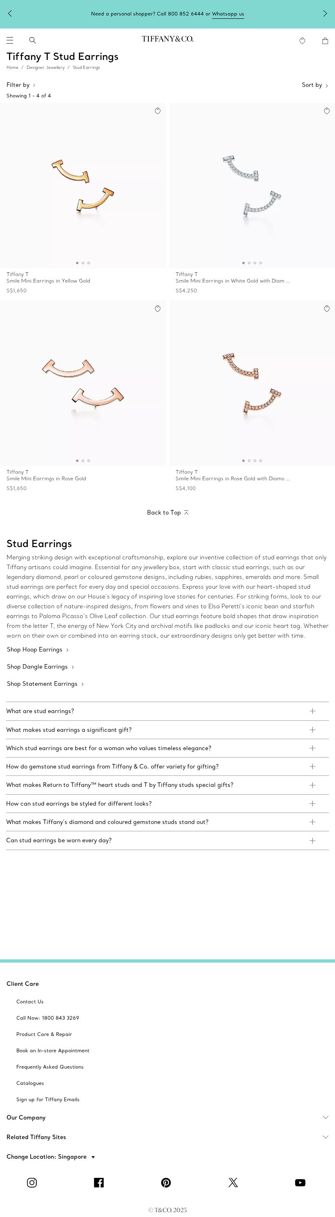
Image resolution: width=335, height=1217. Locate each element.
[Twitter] (234, 1183)
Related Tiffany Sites (36, 1137)
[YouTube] (301, 1183)
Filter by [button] (18, 84)
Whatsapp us (228, 14)
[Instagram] (33, 1183)
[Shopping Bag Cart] (325, 41)
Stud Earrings (86, 67)
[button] (10, 40)
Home (12, 67)
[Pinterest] (167, 1183)
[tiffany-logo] (167, 40)
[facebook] (100, 1183)
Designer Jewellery (46, 67)
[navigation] (10, 40)
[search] (32, 40)
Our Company (26, 1117)
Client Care (23, 983)
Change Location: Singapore (47, 1156)
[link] (167, 711)
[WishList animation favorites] (302, 41)
